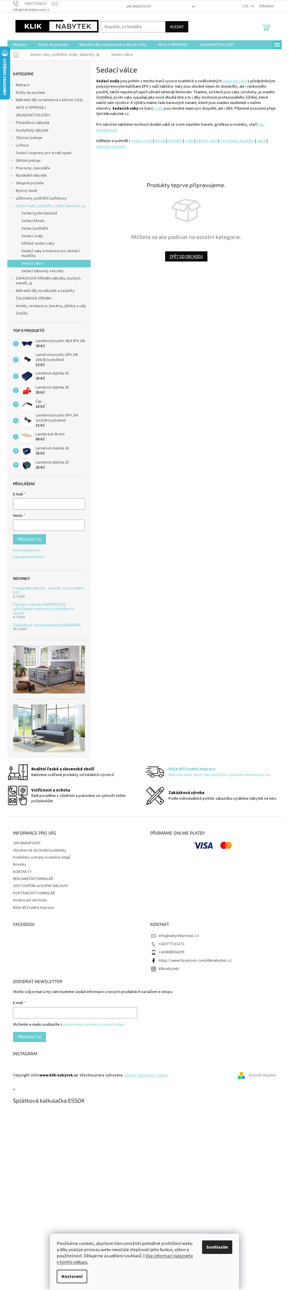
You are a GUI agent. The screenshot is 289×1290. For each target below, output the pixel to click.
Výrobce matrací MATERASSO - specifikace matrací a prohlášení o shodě (43, 608)
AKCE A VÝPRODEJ (31, 107)
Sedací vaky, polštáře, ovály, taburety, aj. (51, 206)
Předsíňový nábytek (33, 123)
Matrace (23, 85)
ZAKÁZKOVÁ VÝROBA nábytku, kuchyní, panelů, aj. (48, 281)
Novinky (19, 864)
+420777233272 (171, 944)
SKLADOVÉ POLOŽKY (33, 115)
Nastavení (72, 1276)
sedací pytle (142, 141)
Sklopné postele (30, 183)
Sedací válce (32, 263)
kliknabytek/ (169, 969)
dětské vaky (206, 141)
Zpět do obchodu (186, 256)
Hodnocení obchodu (30, 900)
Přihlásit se (29, 539)
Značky (22, 313)
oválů (158, 108)
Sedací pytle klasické (39, 213)
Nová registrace (26, 550)
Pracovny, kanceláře (33, 168)
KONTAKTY (22, 872)
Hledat (177, 26)
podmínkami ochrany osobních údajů (93, 1024)
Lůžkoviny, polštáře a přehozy (41, 198)
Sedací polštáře (34, 228)
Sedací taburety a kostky (42, 271)
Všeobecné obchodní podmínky (39, 850)
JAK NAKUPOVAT (139, 6)
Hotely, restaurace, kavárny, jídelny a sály (51, 306)
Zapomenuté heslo (29, 557)
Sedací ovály (32, 236)
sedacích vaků (235, 81)
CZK (245, 6)
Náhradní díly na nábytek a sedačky (45, 291)
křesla (160, 141)
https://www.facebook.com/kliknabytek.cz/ (195, 960)
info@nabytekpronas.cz (179, 936)
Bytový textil (26, 191)
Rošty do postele (30, 93)
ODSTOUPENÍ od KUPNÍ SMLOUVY (40, 886)
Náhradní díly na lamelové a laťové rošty (49, 100)
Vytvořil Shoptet (262, 1075)
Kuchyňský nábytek (32, 130)
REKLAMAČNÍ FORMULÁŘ (33, 879)
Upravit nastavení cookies (146, 1075)
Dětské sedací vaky (37, 243)
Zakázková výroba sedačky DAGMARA (46, 625)
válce (261, 141)
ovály (189, 141)
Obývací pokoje (29, 138)
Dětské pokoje (28, 160)
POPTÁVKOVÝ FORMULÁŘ (34, 893)
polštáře (175, 141)
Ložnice (22, 145)
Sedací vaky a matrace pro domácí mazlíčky (50, 253)
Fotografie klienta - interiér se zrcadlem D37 (48, 590)
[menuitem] (19, 44)
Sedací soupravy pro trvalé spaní (43, 153)
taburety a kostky (111, 146)
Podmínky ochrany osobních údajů (41, 857)
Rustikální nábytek (31, 175)
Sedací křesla (32, 221)
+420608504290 (171, 952)
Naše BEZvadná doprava (33, 907)
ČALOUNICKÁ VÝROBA (33, 298)
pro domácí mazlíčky (237, 141)
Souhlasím (217, 1247)
